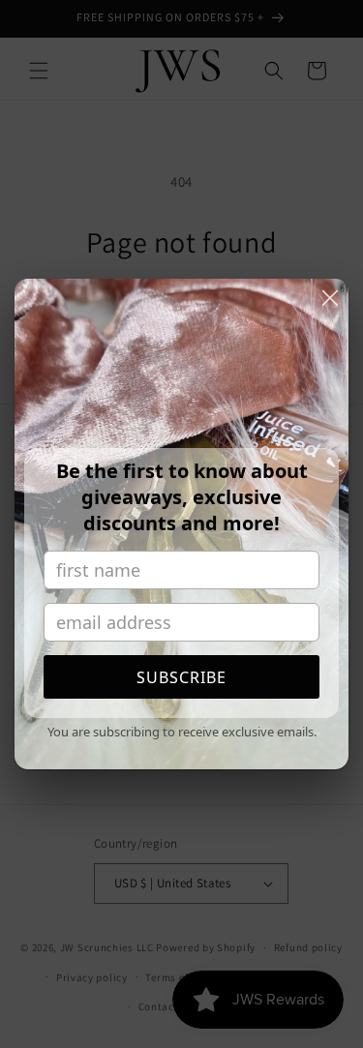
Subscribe (181, 677)
